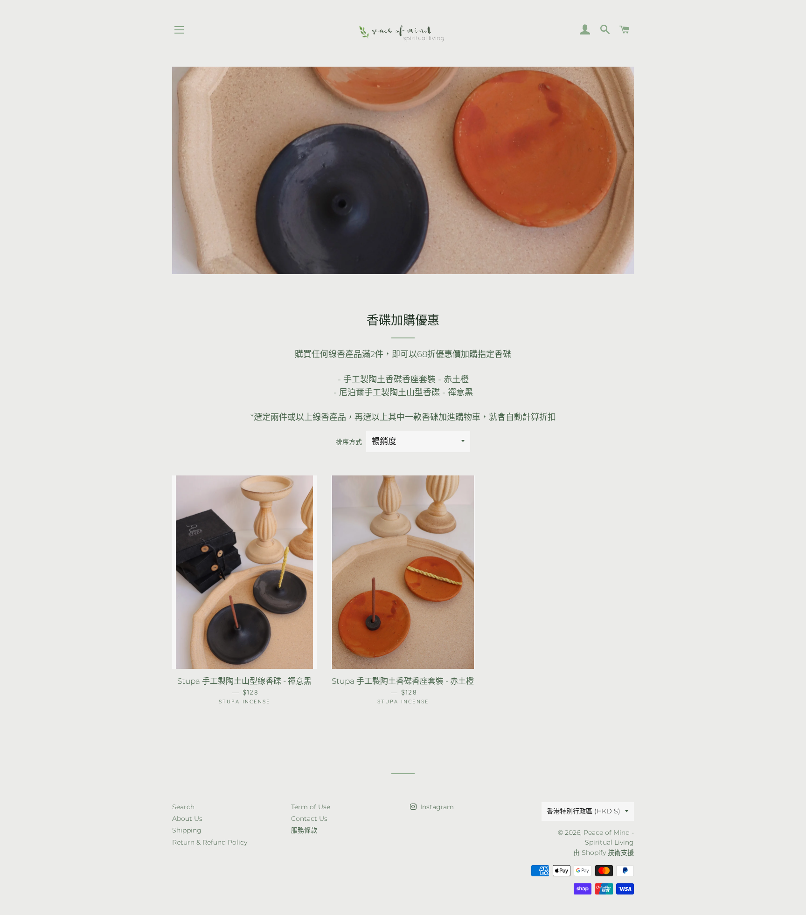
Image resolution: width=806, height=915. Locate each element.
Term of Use (310, 807)
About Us (187, 818)
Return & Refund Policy (209, 842)
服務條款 (304, 830)
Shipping (187, 830)
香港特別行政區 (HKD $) (583, 811)
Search (183, 807)
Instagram (436, 807)
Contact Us (309, 818)
